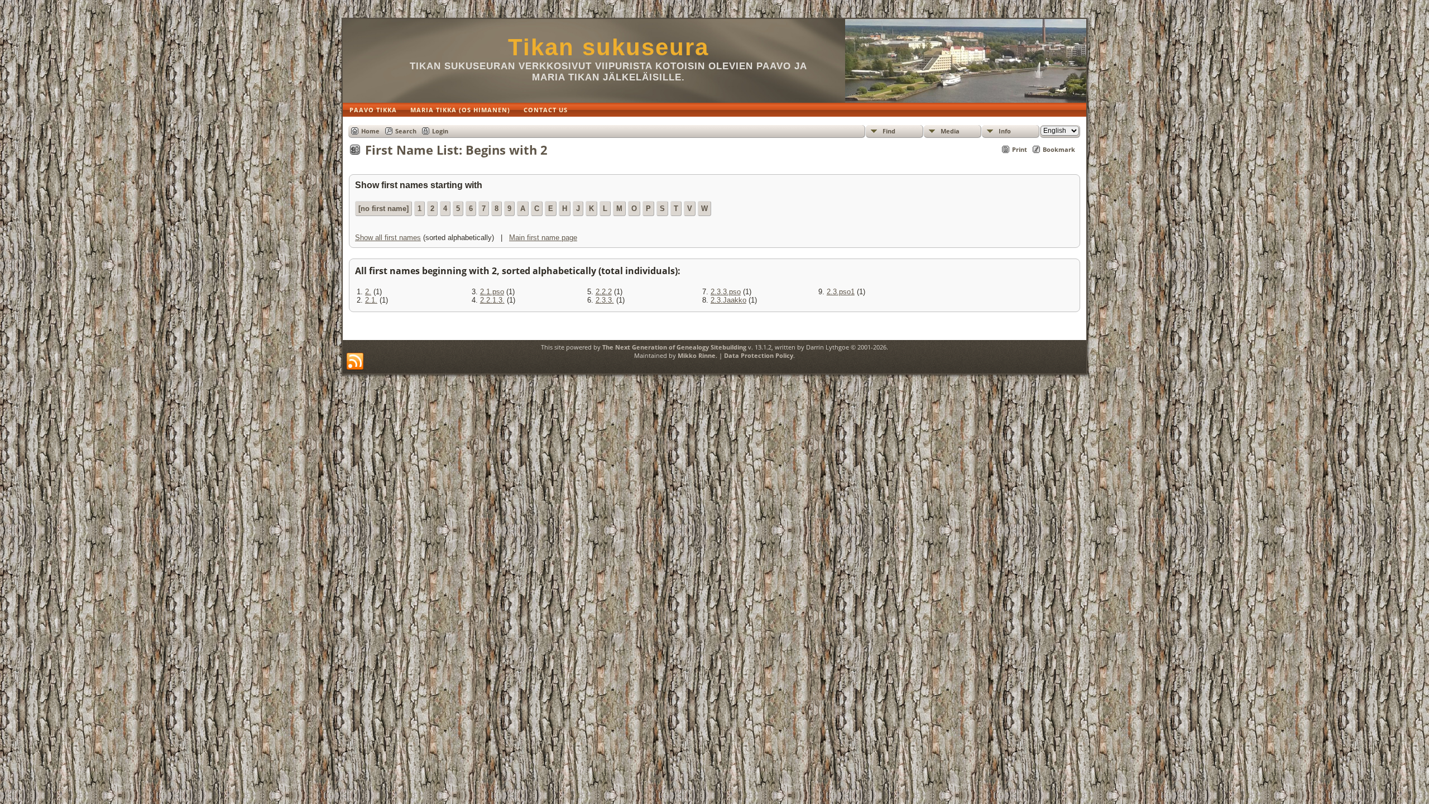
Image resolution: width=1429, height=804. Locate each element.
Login (440, 131)
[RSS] (355, 362)
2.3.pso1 (841, 292)
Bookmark (1059, 149)
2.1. (371, 300)
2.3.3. (605, 300)
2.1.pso (492, 292)
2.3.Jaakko (728, 300)
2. (368, 292)
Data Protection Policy (758, 355)
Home (370, 131)
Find (889, 131)
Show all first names (388, 237)
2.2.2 (604, 292)
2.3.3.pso (726, 292)
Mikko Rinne (697, 355)
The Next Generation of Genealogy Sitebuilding (674, 347)
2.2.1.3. (492, 300)
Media (950, 131)
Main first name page (543, 237)
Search (405, 131)
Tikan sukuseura (608, 47)
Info (1005, 131)
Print (1019, 149)
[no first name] (383, 208)
